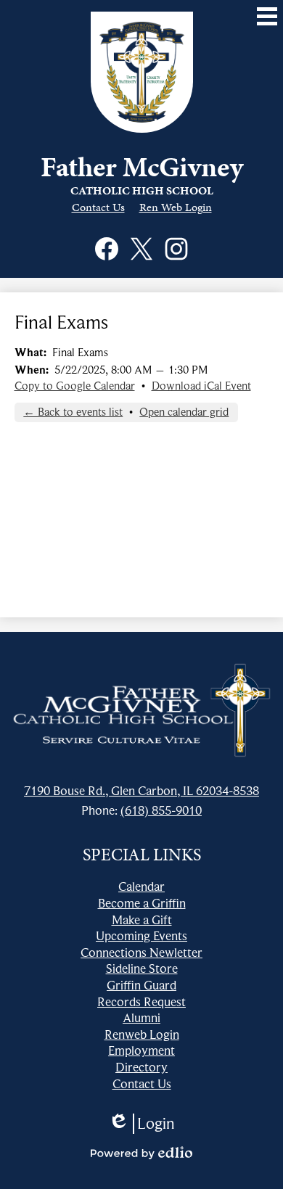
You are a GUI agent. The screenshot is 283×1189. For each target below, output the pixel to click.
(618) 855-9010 (161, 810)
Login (141, 1124)
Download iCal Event (201, 386)
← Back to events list (73, 412)
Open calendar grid (184, 412)
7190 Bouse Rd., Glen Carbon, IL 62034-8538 (141, 791)
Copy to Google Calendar (75, 386)
